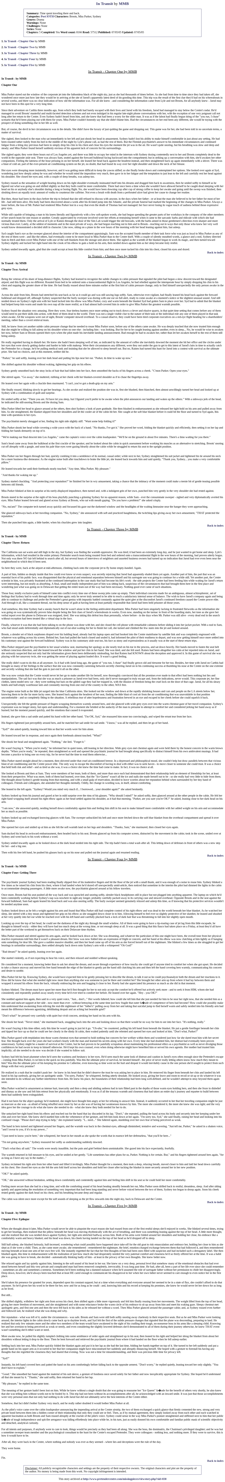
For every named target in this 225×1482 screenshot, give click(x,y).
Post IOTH (47, 16)
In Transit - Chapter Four (19, 59)
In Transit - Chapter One (19, 41)
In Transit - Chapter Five (19, 65)
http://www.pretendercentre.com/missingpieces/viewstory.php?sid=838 (124, 1478)
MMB (124, 3)
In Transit (104, 3)
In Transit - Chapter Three (20, 53)
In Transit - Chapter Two (19, 47)
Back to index (215, 252)
